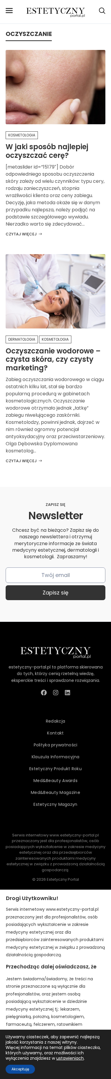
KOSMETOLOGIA (21, 135)
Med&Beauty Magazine (55, 792)
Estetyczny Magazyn (55, 804)
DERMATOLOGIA (21, 339)
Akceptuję (20, 1069)
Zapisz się (55, 592)
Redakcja (55, 721)
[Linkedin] (67, 693)
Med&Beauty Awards (55, 781)
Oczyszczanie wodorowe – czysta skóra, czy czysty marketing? (53, 359)
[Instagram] (56, 693)
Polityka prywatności (56, 745)
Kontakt (55, 733)
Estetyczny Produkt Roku (55, 769)
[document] (55, 984)
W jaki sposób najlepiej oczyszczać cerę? (47, 151)
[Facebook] (44, 693)
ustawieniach (70, 1058)
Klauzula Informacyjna (55, 757)
